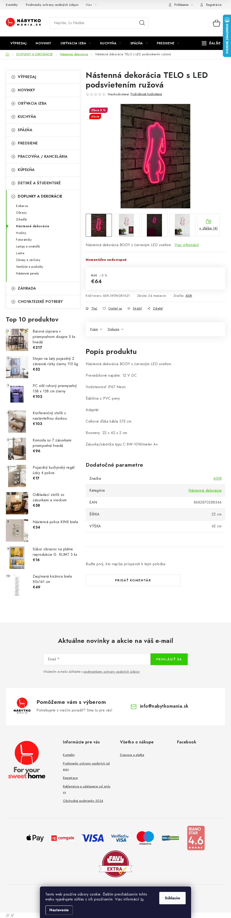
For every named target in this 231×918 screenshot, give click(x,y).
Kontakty (12, 4)
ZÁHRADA (27, 288)
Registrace (70, 778)
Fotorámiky (24, 239)
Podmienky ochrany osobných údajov (52, 4)
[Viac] (211, 43)
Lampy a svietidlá (28, 246)
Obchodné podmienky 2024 (83, 801)
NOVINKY (26, 90)
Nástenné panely (27, 273)
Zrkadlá (21, 219)
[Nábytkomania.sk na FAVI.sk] (115, 863)
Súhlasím (172, 898)
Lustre (20, 253)
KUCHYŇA (27, 116)
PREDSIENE (28, 143)
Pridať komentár (133, 580)
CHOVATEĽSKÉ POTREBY (40, 301)
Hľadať (142, 23)
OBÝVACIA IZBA (32, 103)
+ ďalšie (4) (208, 228)
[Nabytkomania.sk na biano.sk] (196, 837)
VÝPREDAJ (27, 76)
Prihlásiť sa (169, 659)
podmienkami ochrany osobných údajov (112, 671)
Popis (94, 329)
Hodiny (21, 233)
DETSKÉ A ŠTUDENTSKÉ (39, 183)
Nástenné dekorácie (32, 226)
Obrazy (21, 212)
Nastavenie (59, 910)
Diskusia (113, 329)
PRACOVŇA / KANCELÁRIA (43, 156)
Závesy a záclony (28, 260)
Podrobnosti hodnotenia (146, 94)
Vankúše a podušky (29, 266)
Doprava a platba (132, 755)
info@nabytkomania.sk (164, 706)
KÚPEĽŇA (26, 169)
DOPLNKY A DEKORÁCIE (40, 196)
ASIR (188, 295)
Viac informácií (187, 245)
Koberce (22, 206)
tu (142, 899)
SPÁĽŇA (25, 130)
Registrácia (214, 4)
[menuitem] (18, 43)
